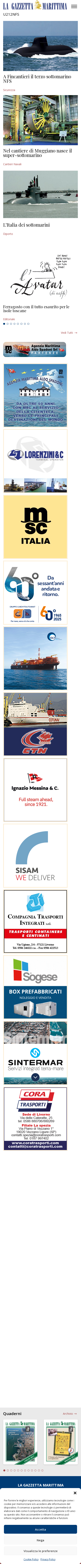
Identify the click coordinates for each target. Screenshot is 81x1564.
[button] (75, 1493)
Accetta (40, 1529)
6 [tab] (21, 324)
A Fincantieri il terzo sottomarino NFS (37, 78)
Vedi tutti (67, 332)
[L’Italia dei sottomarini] (40, 194)
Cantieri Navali (12, 164)
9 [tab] (32, 1470)
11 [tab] (39, 1470)
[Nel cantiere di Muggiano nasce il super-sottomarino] (40, 120)
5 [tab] (18, 324)
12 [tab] (42, 1470)
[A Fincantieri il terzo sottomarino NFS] (40, 46)
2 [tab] (8, 324)
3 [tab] (11, 324)
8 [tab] (28, 324)
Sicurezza (9, 90)
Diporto (8, 234)
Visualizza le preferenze (41, 1551)
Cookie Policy (31, 1559)
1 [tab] (4, 324)
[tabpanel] (40, 313)
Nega (40, 1540)
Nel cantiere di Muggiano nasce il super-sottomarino (37, 152)
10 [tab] (35, 1470)
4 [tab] (15, 324)
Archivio (68, 1413)
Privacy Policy (47, 1559)
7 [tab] (25, 324)
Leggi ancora (40, 313)
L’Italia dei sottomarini (26, 225)
